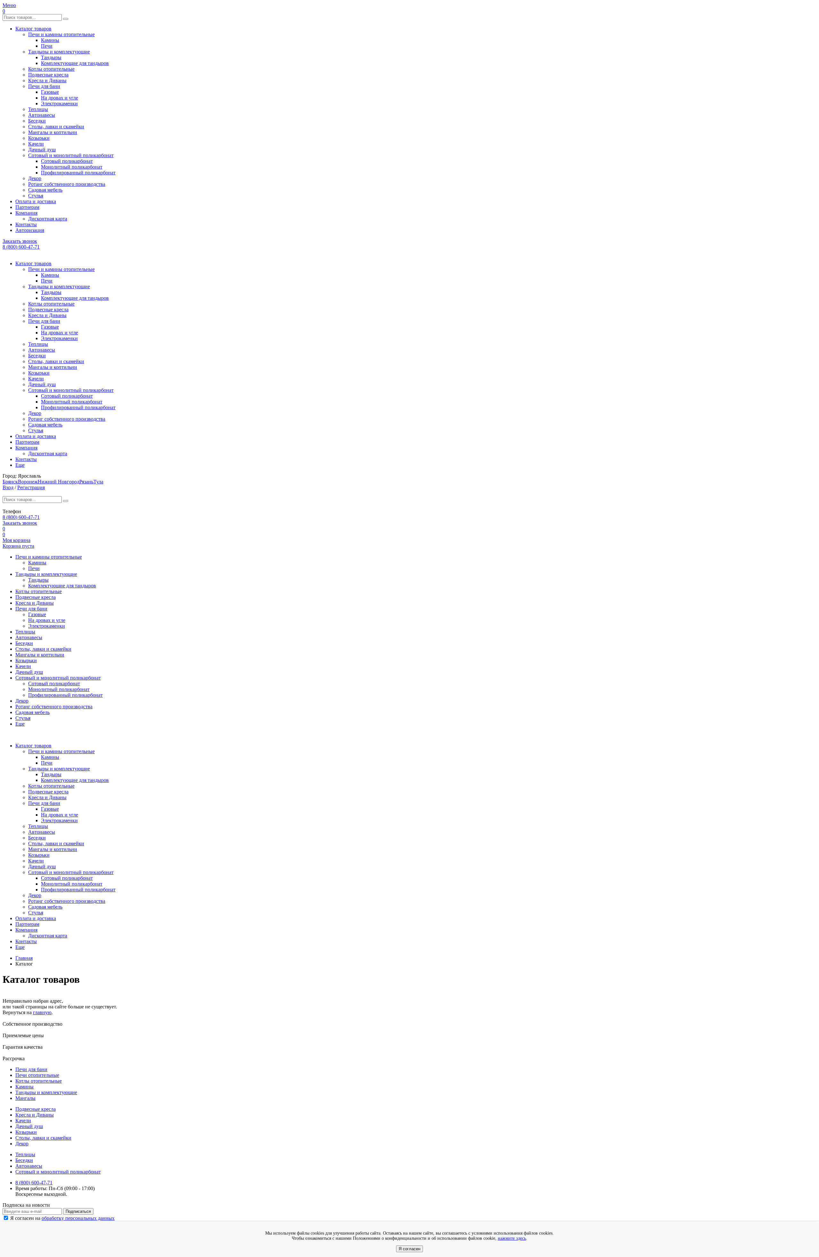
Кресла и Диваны (47, 80)
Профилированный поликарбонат (78, 172)
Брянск (10, 481)
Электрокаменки (59, 103)
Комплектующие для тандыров (75, 63)
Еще (20, 465)
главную (42, 1012)
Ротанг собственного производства (66, 184)
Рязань (86, 481)
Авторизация (29, 230)
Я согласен (409, 1248)
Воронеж (28, 481)
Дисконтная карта (47, 218)
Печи (46, 46)
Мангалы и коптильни (52, 132)
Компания (26, 213)
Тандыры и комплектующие (59, 51)
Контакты (26, 224)
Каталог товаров (33, 28)
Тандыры (51, 57)
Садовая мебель (45, 190)
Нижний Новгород (58, 481)
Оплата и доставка (35, 201)
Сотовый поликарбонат (67, 161)
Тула (98, 481)
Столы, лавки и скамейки (56, 126)
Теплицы (38, 109)
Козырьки (39, 138)
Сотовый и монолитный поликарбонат (71, 155)
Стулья (35, 195)
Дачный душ (42, 149)
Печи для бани (44, 86)
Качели (36, 144)
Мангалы (25, 1098)
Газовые (50, 92)
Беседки (37, 120)
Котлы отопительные (51, 69)
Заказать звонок (20, 241)
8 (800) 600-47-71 (21, 247)
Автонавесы (41, 115)
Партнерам (27, 207)
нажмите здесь (512, 1238)
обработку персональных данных (78, 1218)
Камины (50, 40)
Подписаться (78, 1211)
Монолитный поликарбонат (71, 167)
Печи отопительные (37, 1075)
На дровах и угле (59, 97)
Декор (34, 178)
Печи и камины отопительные (61, 34)
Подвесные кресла (48, 74)
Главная (24, 958)
